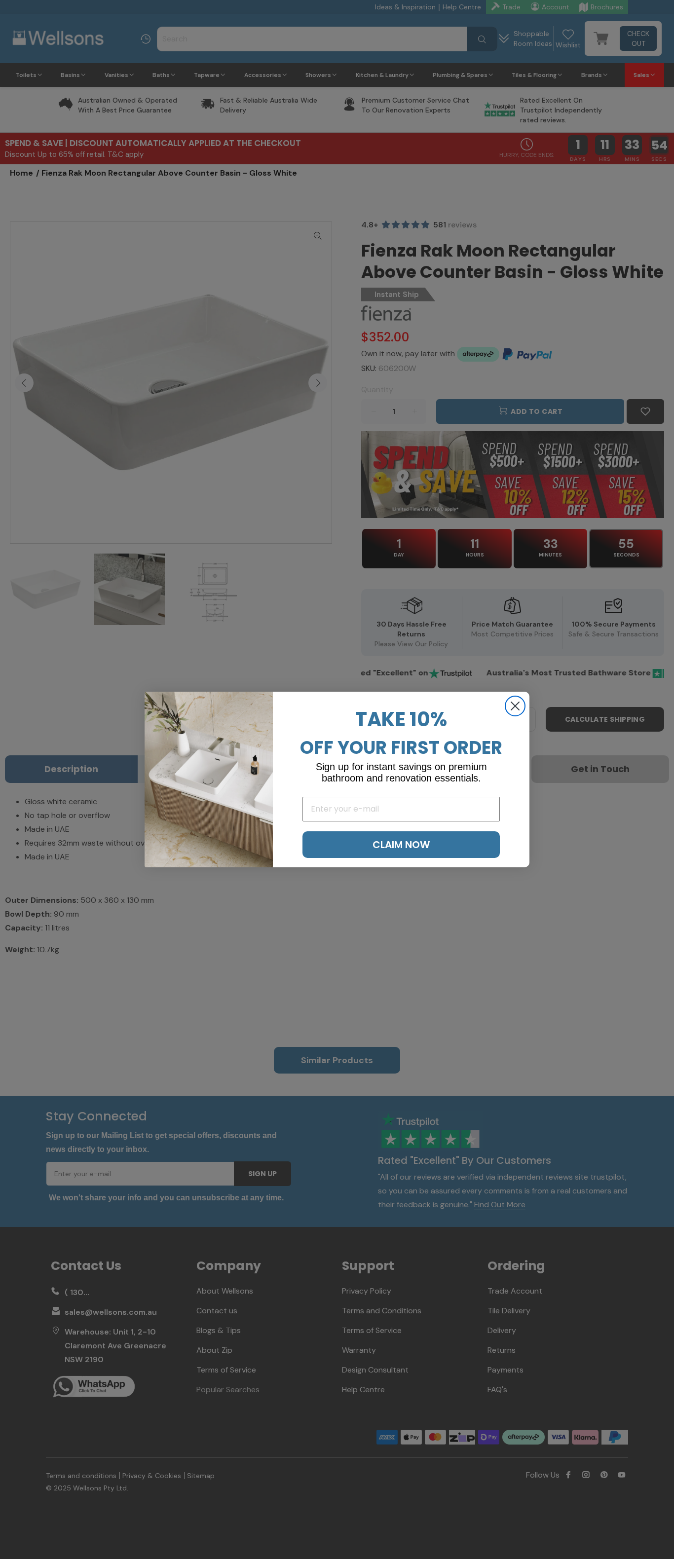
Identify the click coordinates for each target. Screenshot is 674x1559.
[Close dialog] (515, 706)
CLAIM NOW (401, 845)
